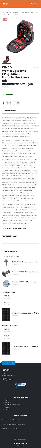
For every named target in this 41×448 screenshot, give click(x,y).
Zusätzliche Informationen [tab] (15, 228)
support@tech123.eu (8, 375)
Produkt (6, 296)
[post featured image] (6, 263)
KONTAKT (7, 409)
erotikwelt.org (20, 446)
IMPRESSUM (8, 402)
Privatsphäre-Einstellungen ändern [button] (12, 420)
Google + (14, 103)
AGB (6, 400)
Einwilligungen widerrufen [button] (9, 428)
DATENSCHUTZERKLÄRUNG (12, 405)
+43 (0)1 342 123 (7, 380)
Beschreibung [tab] (10, 111)
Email (18, 103)
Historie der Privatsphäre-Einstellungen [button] (13, 424)
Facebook (3, 103)
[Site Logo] (10, 4)
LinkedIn (10, 103)
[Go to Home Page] (2, 10)
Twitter (7, 103)
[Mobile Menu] (4, 4)
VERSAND (7, 407)
